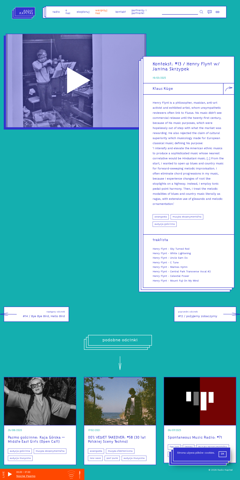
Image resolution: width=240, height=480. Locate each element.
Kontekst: (163, 64)
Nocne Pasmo (25, 476)
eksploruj (83, 12)
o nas (67, 12)
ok (222, 454)
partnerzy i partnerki (139, 12)
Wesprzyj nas (101, 12)
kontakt (121, 12)
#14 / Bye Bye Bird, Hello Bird (44, 314)
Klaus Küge (163, 88)
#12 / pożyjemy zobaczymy (197, 314)
